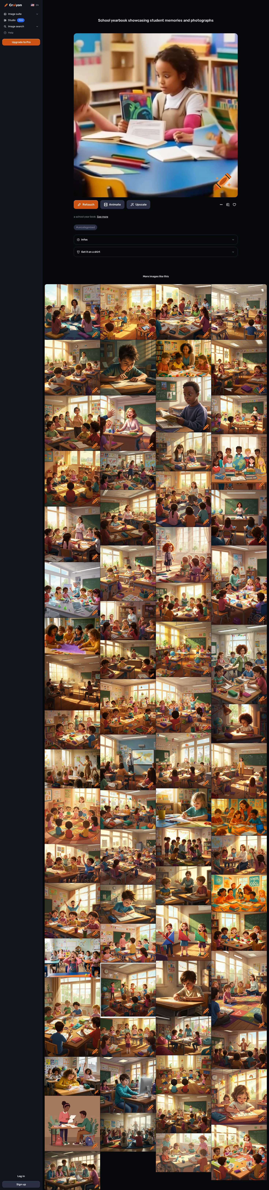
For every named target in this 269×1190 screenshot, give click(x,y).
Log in (21, 1176)
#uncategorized (85, 227)
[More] (221, 204)
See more (102, 216)
